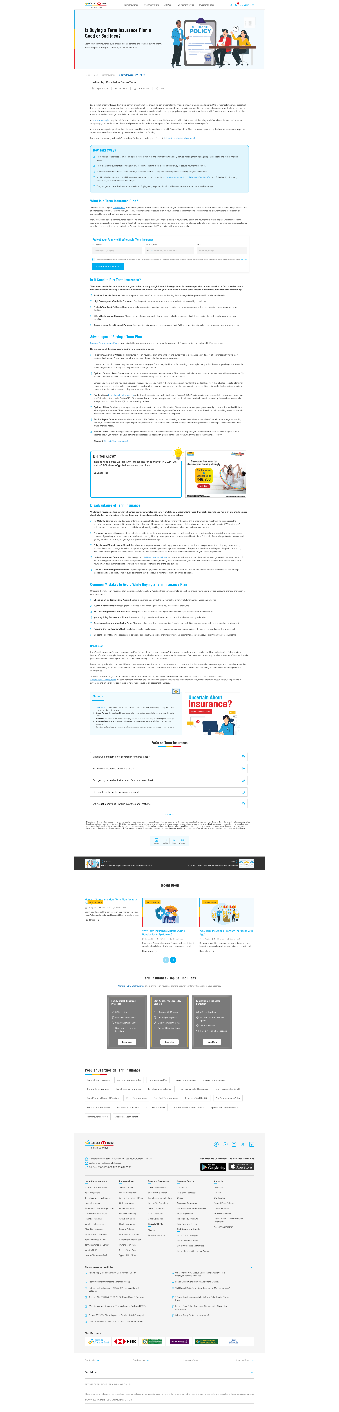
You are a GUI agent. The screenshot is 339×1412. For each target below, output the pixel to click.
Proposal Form (243, 1360)
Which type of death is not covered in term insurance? (121, 756)
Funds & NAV (139, 1360)
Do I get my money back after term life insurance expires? (123, 780)
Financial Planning (93, 1218)
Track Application (185, 1213)
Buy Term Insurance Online (129, 1080)
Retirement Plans (127, 1208)
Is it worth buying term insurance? (179, 138)
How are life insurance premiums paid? (113, 768)
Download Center (190, 1360)
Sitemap (151, 1230)
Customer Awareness (187, 1203)
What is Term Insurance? (98, 1107)
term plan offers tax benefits (121, 395)
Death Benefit (101, 707)
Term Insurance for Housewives (193, 1089)
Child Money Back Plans (96, 1213)
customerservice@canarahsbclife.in (105, 1163)
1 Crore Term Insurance (185, 1080)
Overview (218, 1187)
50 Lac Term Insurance (136, 1098)
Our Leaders (219, 1198)
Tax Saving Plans (92, 1192)
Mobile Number (151, 244)
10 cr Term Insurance (155, 1107)
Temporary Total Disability (196, 1098)
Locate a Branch (221, 1208)
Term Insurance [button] (131, 4)
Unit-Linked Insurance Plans (154, 557)
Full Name (97, 244)
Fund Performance (156, 1235)
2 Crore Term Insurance (214, 1080)
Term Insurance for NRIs (128, 1107)
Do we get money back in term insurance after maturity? (122, 803)
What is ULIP (91, 1250)
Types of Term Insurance (98, 1080)
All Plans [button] (168, 4)
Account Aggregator (223, 1226)
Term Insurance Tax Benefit (227, 1089)
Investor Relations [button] (207, 4)
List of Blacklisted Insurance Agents (193, 1251)
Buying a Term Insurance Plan (103, 343)
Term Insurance (126, 1187)
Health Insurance (92, 1203)
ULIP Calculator (155, 1213)
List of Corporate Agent (188, 1235)
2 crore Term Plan (127, 1250)
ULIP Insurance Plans (129, 1234)
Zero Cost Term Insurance (166, 1098)
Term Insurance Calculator (160, 1089)
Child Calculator (155, 1218)
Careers (217, 1192)
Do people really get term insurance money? (116, 791)
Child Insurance (126, 1203)
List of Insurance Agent (187, 1240)
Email (199, 244)
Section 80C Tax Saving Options (99, 1208)
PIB (106, 472)
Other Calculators (156, 1208)
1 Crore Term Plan (127, 1244)
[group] (112, 909)
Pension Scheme (126, 1229)
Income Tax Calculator (158, 1203)
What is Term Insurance (95, 1234)
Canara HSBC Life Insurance (103, 679)
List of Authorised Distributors (190, 1245)
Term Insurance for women (128, 1089)
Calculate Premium (157, 1187)
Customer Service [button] (186, 4)
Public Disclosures (222, 1213)
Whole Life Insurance (94, 1224)
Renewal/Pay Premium (187, 1218)
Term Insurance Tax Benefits (97, 1198)
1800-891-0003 (123, 1167)
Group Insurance (127, 1218)
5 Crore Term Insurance (98, 1089)
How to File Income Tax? (96, 1255)
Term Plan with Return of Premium (103, 1098)
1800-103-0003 (106, 1167)
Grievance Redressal (186, 1192)
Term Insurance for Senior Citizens (188, 1107)
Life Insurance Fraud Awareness (191, 1208)
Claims (180, 1198)
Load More (169, 814)
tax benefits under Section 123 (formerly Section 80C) (187, 177)
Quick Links (90, 1360)
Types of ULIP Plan (127, 1255)
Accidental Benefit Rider (130, 1239)
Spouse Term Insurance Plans (224, 1107)
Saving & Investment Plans (131, 1198)
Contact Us (182, 1187)
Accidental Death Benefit (126, 1116)
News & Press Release (224, 1203)
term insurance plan (101, 120)
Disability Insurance (93, 1229)
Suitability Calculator (157, 1192)
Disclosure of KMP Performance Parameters (228, 1220)
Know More (127, 1042)
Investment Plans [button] (151, 4)
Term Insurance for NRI (97, 1116)
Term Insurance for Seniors (97, 1244)
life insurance (119, 207)
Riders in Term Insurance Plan (117, 441)
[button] (166, 960)
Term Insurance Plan (158, 1080)
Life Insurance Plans (128, 1192)
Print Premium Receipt (187, 1224)
